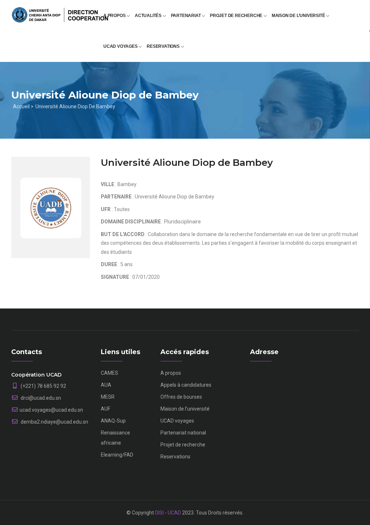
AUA (106, 385)
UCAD (174, 513)
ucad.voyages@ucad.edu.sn (51, 410)
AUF (105, 409)
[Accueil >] (60, 11)
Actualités (149, 15)
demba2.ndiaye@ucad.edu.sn (54, 422)
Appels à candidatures (185, 385)
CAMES (109, 373)
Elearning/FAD (117, 455)
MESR (108, 397)
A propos (114, 15)
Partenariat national (183, 433)
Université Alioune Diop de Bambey (75, 106)
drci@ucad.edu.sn (40, 398)
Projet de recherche (236, 15)
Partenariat (186, 15)
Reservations (163, 46)
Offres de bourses (181, 397)
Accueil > (23, 106)
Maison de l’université (299, 15)
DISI (159, 513)
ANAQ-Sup (113, 421)
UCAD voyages (120, 46)
